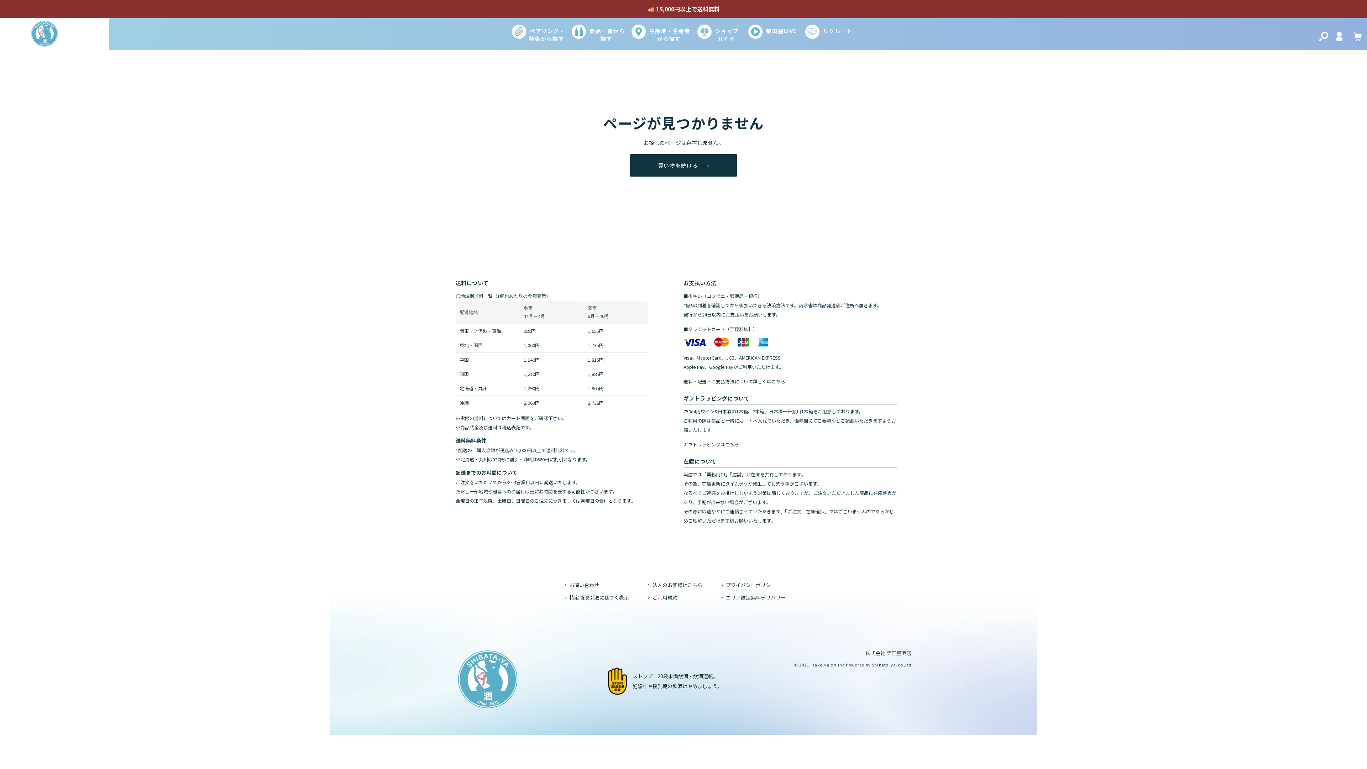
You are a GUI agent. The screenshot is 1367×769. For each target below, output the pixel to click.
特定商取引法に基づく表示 (599, 597)
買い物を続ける (678, 165)
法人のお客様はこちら (677, 584)
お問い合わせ (584, 584)
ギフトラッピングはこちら (711, 444)
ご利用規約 (665, 597)
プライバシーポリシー (751, 584)
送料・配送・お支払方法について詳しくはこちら (734, 381)
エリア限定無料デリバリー (756, 597)
